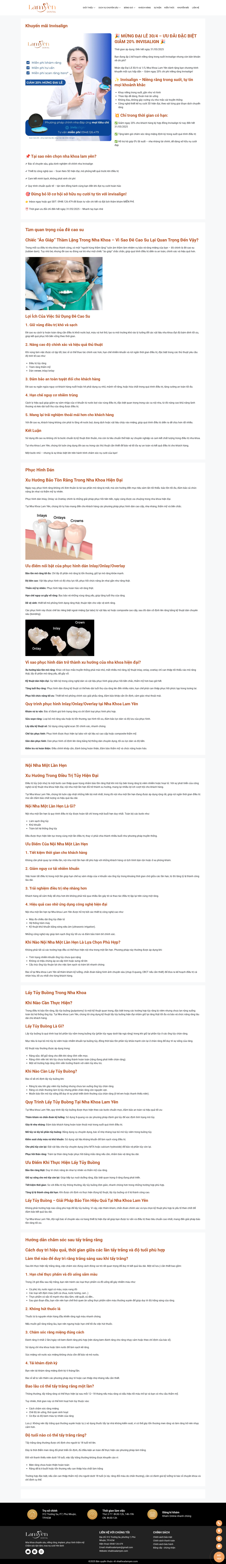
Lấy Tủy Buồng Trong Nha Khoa (55, 992)
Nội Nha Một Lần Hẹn (46, 765)
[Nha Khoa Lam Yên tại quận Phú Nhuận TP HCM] (42, 7)
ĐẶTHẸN (219, 1557)
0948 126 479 (116, 1544)
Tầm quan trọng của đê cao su (54, 229)
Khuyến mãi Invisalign (46, 25)
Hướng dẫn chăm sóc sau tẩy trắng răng (64, 1239)
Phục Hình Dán (39, 469)
